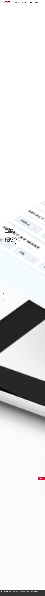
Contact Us (41, 478)
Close (42, 591)
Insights (27, 2)
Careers (31, 2)
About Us (17, 2)
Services (21, 2)
